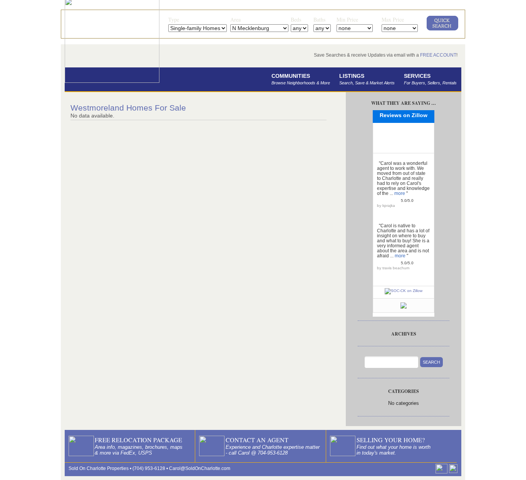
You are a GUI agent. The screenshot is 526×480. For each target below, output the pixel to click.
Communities (300, 79)
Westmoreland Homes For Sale (128, 107)
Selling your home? (391, 440)
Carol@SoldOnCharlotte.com (199, 468)
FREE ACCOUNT (438, 55)
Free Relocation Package (138, 440)
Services (430, 79)
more (399, 193)
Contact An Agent (257, 440)
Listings (367, 79)
